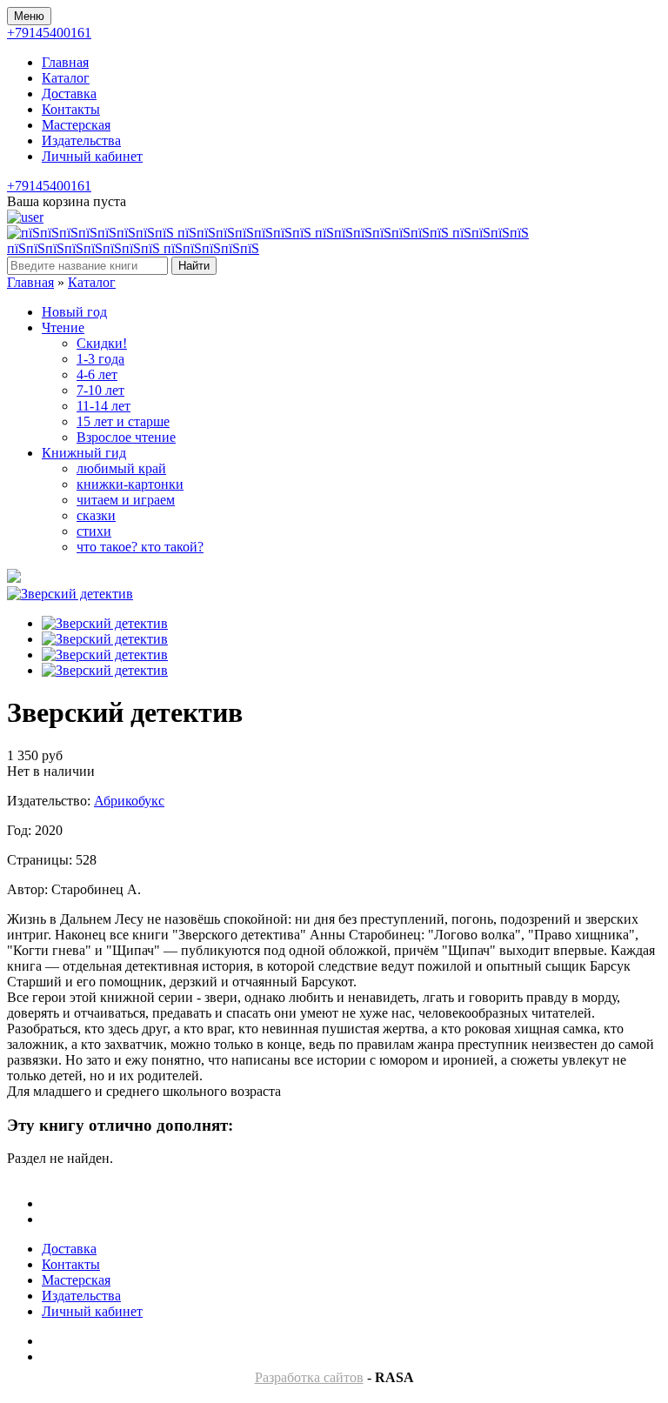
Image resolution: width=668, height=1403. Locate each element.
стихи (94, 531)
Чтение (63, 327)
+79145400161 (49, 32)
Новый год (74, 311)
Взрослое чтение (126, 437)
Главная (65, 62)
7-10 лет (100, 390)
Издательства (81, 140)
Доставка (69, 93)
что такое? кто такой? (140, 546)
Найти (194, 265)
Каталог (66, 77)
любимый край (121, 468)
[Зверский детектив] (70, 593)
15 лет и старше (123, 421)
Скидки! (102, 343)
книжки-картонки (130, 484)
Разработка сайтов (309, 1377)
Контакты (71, 109)
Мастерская (76, 124)
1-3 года (100, 358)
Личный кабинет (92, 156)
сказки (96, 515)
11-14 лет (103, 405)
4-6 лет (97, 374)
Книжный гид (84, 452)
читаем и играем (126, 499)
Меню (29, 16)
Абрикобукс (129, 800)
